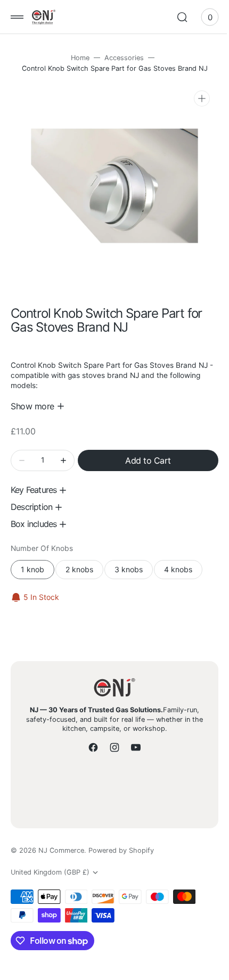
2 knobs (84, 564)
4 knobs (183, 564)
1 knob (37, 564)
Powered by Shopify (121, 850)
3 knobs (133, 564)
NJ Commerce (61, 850)
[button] (17, 17)
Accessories (120, 58)
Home (76, 58)
